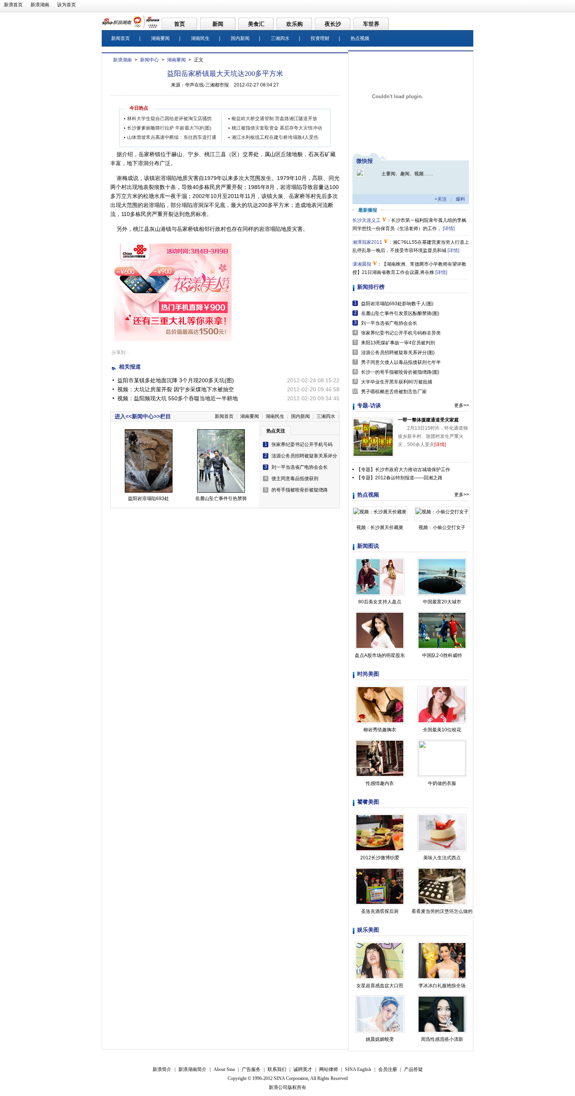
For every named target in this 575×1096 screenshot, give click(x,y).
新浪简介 (162, 1069)
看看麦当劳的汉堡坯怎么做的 (442, 911)
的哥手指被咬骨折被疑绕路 (299, 490)
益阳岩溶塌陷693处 (148, 498)
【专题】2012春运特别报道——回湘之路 (399, 478)
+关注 (441, 199)
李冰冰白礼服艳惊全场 (442, 985)
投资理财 (320, 38)
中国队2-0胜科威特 (442, 655)
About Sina (224, 1069)
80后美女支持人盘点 (379, 602)
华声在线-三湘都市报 (207, 85)
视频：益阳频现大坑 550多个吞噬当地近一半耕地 (177, 398)
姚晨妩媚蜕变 (380, 1039)
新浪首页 (13, 4)
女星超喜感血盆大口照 (379, 985)
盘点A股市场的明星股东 (380, 655)
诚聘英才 (302, 1069)
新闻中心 (149, 60)
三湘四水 (280, 38)
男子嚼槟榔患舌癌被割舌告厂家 (394, 391)
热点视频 (359, 38)
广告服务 (251, 1069)
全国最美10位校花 (442, 729)
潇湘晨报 (361, 264)
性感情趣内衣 (380, 783)
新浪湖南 (40, 4)
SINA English (358, 1069)
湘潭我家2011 (367, 242)
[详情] (449, 228)
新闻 (217, 24)
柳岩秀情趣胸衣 (379, 729)
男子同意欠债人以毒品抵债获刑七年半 (401, 362)
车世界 (371, 24)
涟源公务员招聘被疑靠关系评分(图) (398, 352)
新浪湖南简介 (192, 1069)
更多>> (461, 405)
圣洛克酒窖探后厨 (380, 911)
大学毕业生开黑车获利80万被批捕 (396, 382)
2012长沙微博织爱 (379, 857)
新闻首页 (120, 38)
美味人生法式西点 (442, 857)
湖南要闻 (160, 38)
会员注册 (387, 1069)
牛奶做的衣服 (442, 783)
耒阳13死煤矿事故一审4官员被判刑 (398, 343)
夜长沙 (333, 24)
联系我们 (277, 1069)
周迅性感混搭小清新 (442, 1039)
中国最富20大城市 (442, 602)
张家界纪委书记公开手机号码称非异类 (401, 333)
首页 (179, 24)
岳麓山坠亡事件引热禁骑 (221, 498)
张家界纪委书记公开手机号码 (301, 444)
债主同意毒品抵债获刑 (294, 478)
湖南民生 (200, 38)
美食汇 (256, 24)
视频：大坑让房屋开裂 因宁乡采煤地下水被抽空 (175, 389)
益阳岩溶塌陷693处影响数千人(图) (397, 303)
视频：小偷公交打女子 (442, 527)
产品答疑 (413, 1069)
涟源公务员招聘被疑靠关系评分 (304, 456)
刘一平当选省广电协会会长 (299, 467)
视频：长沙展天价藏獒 (379, 527)
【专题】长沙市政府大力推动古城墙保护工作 (403, 469)
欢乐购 (294, 24)
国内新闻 (240, 38)
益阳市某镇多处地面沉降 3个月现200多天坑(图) (175, 380)
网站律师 (328, 1069)
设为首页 (66, 4)
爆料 (460, 199)
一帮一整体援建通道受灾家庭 (428, 420)
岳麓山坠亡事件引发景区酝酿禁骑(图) (400, 313)
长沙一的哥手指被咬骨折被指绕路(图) (400, 372)
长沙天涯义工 (366, 220)
